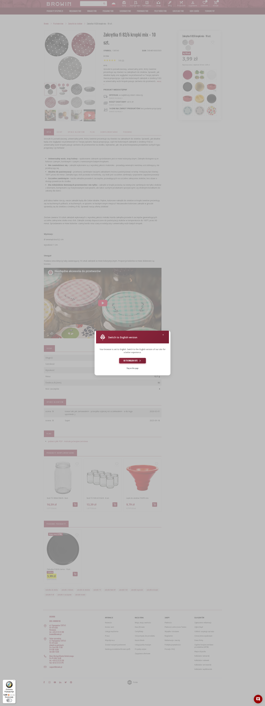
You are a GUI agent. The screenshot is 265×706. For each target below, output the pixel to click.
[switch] (9, 700)
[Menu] (14, 681)
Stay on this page (132, 368)
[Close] (163, 335)
